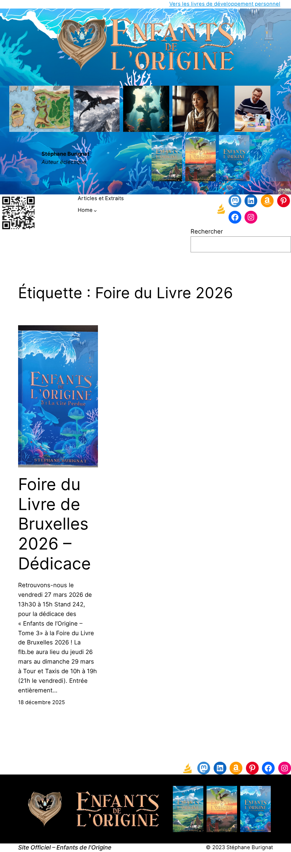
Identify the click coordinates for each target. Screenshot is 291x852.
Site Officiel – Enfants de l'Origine (64, 847)
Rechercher (207, 231)
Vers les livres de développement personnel (224, 4)
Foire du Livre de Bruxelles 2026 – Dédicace (54, 524)
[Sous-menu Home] (95, 210)
